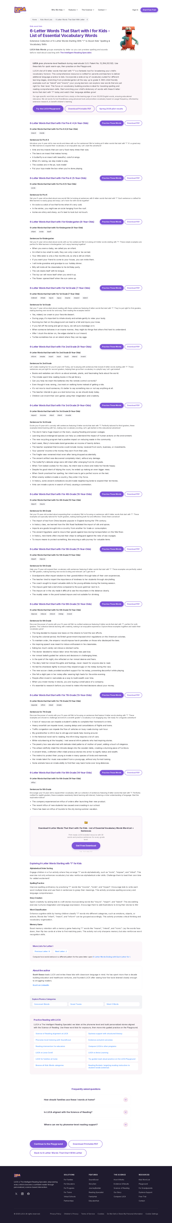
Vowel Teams (76, 1004)
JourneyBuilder (95, 1188)
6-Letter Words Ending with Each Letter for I (111, 957)
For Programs (69, 1188)
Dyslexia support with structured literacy (105, 1034)
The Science (87, 10)
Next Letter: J (61, 951)
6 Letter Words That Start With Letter (70, 20)
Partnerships (69, 1201)
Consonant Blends (42, 1004)
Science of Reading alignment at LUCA (52, 1034)
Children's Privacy (71, 1214)
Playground (143, 1184)
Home (34, 20)
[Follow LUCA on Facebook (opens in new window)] (28, 1193)
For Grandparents (146, 1188)
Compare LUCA (120, 1197)
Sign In (135, 10)
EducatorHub (94, 1201)
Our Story (117, 1192)
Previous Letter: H (42, 951)
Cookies (101, 1214)
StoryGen (92, 1184)
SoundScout (94, 1180)
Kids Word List (144, 1180)
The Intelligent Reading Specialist (75, 52)
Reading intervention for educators (50, 1046)
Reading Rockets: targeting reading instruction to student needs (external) (109, 1066)
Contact (101, 10)
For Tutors (68, 1192)
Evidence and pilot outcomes (100, 1040)
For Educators (69, 1184)
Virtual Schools (70, 1197)
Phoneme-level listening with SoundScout (53, 1040)
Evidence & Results (121, 1184)
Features (72, 10)
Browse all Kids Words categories (50, 1065)
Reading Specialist (96, 1192)
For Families (68, 1180)
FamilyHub (93, 1197)
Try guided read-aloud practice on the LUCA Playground (111, 1059)
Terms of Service (88, 1214)
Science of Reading (121, 1188)
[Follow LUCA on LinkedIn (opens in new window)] (22, 1193)
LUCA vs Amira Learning (98, 1053)
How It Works (119, 1180)
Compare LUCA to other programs (102, 1046)
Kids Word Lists (46, 20)
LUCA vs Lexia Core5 (44, 1053)
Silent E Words (113, 1004)
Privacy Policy (55, 1214)
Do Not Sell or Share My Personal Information (125, 1214)
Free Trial (142, 1197)
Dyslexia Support (145, 1192)
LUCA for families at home (46, 1059)
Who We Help (57, 10)
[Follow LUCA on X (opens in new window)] (16, 1193)
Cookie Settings (152, 1214)
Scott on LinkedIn (41, 985)
